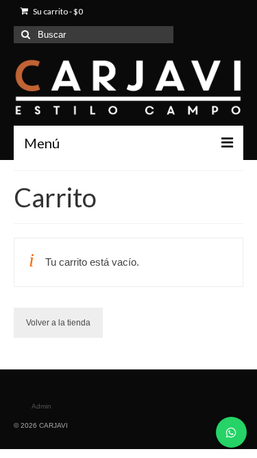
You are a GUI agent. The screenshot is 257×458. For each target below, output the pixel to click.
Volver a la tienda (58, 323)
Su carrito (57, 11)
